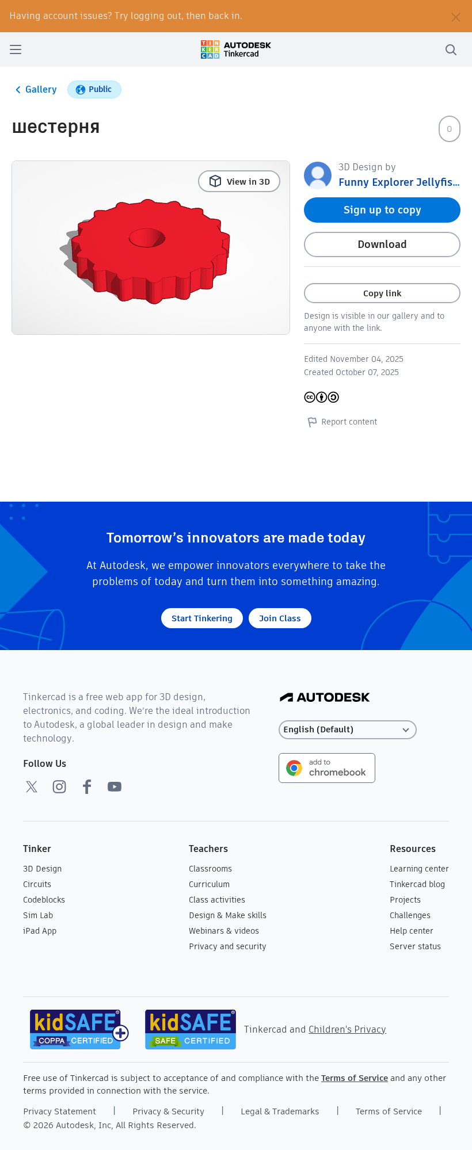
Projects (405, 900)
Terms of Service (354, 1078)
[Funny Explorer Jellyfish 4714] (318, 174)
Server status (415, 946)
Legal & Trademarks (280, 1111)
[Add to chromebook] (327, 767)
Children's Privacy (347, 1029)
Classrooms (210, 868)
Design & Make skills (228, 915)
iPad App (39, 931)
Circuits (37, 884)
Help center (411, 931)
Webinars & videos (224, 931)
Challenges (410, 915)
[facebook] (87, 786)
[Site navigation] (15, 49)
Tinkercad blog (417, 884)
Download (382, 244)
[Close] (456, 16)
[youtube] (114, 786)
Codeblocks (44, 900)
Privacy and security (228, 946)
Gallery (41, 89)
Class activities (217, 900)
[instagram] (59, 786)
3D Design (42, 868)
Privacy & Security (168, 1111)
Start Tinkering (202, 618)
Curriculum (209, 884)
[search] (450, 49)
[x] (31, 786)
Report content (349, 421)
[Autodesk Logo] (325, 698)
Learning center (419, 868)
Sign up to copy (382, 210)
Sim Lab (38, 915)
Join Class (280, 618)
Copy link (382, 293)
